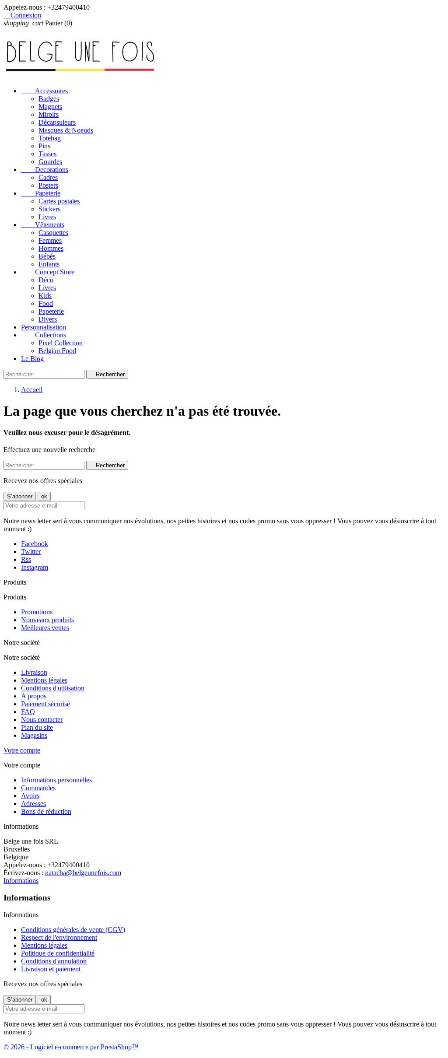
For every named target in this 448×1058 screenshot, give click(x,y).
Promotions (36, 612)
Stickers (49, 209)
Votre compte (22, 750)
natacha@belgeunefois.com (83, 872)
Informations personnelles (56, 780)
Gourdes (50, 161)
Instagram (34, 567)
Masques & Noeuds (65, 130)
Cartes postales (59, 201)
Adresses (33, 803)
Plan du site (37, 727)
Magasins (34, 735)
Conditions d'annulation (54, 961)
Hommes (50, 248)
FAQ (28, 711)
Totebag (49, 138)
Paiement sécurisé (45, 704)
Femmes (50, 240)
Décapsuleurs (57, 122)
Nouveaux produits (47, 620)
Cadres (48, 177)
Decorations (44, 169)
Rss (26, 559)
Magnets (50, 106)
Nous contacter (42, 719)
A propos (33, 696)
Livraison (34, 672)
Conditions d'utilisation (52, 688)
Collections (43, 335)
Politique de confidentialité (57, 953)
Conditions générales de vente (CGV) (73, 929)
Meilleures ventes (45, 627)
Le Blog (32, 358)
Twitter (31, 551)
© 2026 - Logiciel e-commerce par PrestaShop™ (71, 1047)
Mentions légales (44, 680)
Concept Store (47, 272)
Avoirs (30, 795)
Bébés (47, 256)
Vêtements (42, 224)
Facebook (34, 543)
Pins (44, 146)
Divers (47, 319)
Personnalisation (43, 327)
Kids (45, 295)
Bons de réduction (46, 811)
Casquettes (53, 232)
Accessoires (44, 91)
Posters (48, 185)
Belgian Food (57, 350)
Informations (21, 880)
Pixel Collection (60, 343)
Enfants (49, 264)
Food (45, 303)
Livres (47, 217)
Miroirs (48, 114)
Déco (45, 280)
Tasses (47, 154)
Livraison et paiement (50, 969)
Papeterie (40, 193)
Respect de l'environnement (59, 937)
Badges (48, 98)
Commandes (38, 788)
